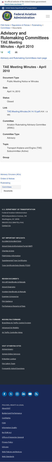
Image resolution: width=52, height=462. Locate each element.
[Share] (9, 52)
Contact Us (6, 225)
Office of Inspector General (13, 437)
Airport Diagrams (8, 287)
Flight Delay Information (11, 255)
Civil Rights (6, 418)
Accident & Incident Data (11, 241)
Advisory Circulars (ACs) (11, 174)
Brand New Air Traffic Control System (16, 323)
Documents (8, 191)
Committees (5, 28)
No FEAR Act (6, 432)
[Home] (19, 16)
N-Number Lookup (9, 359)
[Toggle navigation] (47, 16)
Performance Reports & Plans (13, 306)
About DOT (6, 408)
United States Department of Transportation (21, 8)
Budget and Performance (12, 413)
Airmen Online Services (11, 354)
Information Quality (9, 427)
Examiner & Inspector (10, 296)
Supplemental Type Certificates (14, 260)
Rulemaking (37, 25)
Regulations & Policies (21, 25)
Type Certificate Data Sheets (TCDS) (16, 265)
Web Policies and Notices (12, 452)
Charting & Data (8, 251)
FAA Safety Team (8, 363)
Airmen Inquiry (7, 349)
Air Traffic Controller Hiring (12, 332)
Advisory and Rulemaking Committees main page (24, 58)
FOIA (4, 423)
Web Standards (8, 456)
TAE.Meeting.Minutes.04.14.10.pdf (23, 111)
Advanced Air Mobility (10, 327)
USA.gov (5, 447)
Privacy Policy (7, 442)
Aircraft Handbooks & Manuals (13, 282)
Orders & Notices (8, 179)
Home (5, 25)
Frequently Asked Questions (13, 368)
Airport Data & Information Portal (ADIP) (17, 246)
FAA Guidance (7, 301)
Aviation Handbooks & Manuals (14, 291)
